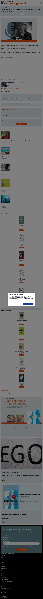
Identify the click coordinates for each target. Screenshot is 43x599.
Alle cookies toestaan (28, 303)
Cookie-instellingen (15, 303)
